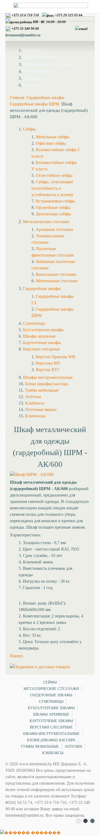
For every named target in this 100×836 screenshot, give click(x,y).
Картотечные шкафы (51, 721)
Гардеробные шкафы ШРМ (34, 104)
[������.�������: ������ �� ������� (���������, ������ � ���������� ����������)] (30, 833)
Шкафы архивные (51, 714)
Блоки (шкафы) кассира (51, 740)
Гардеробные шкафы (45, 97)
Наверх (16, 656)
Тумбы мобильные (40, 747)
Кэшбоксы (52, 753)
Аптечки (73, 747)
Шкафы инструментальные (51, 734)
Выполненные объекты (49, 64)
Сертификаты (38, 71)
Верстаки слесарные (51, 727)
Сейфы (50, 682)
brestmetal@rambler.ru (23, 35)
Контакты (34, 85)
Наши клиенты (40, 57)
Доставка (33, 78)
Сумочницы (51, 702)
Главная (32, 50)
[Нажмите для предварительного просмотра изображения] (32, 474)
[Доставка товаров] (40, 667)
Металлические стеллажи (51, 689)
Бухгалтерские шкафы (51, 708)
